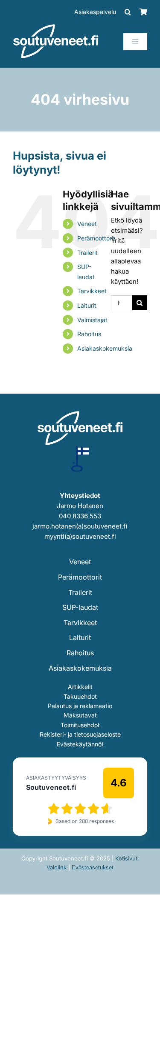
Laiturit (86, 305)
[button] (128, 12)
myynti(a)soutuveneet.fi (80, 536)
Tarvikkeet (92, 290)
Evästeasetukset (92, 867)
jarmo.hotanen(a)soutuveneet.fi (80, 526)
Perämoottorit (96, 238)
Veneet (87, 223)
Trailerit (87, 252)
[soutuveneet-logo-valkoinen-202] (56, 27)
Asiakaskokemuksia (104, 348)
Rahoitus (89, 333)
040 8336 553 (80, 516)
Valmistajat (92, 319)
